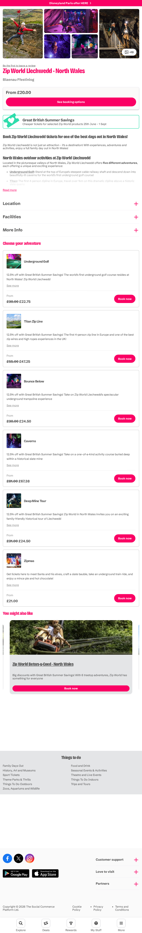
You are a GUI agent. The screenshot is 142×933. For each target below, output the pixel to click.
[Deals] (46, 923)
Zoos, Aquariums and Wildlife (21, 788)
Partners (102, 884)
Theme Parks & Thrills (17, 779)
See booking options (71, 102)
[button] (19, 65)
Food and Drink (80, 765)
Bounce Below (34, 381)
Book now (125, 299)
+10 (131, 52)
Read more (10, 189)
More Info (13, 229)
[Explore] (20, 923)
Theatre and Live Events (86, 774)
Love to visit (105, 872)
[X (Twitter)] (18, 858)
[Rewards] (71, 923)
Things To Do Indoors (84, 779)
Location (11, 203)
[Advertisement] (71, 724)
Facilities (12, 216)
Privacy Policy (98, 908)
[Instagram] (29, 858)
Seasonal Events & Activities (89, 770)
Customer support (109, 860)
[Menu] (121, 923)
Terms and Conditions (122, 908)
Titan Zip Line (33, 321)
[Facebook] (7, 858)
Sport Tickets (11, 774)
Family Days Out (13, 765)
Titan (13, 181)
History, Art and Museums (19, 770)
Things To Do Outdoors (17, 784)
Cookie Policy (77, 908)
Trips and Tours (80, 784)
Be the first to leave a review (19, 65)
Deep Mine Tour (35, 501)
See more (13, 285)
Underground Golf (22, 172)
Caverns (30, 441)
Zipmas (29, 561)
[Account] (96, 923)
